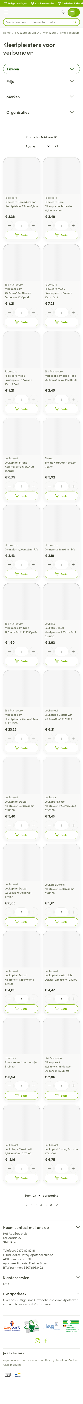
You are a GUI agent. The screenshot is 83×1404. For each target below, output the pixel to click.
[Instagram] (37, 1341)
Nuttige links (24, 1300)
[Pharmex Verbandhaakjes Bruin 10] (21, 1036)
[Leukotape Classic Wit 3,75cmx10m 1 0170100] (21, 1123)
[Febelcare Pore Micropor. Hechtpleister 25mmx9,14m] (21, 176)
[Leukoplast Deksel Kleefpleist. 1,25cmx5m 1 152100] (21, 949)
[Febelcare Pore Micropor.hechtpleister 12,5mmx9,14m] (61, 176)
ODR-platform (12, 1364)
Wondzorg (49, 32)
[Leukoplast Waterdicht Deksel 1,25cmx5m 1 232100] (61, 949)
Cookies (73, 1360)
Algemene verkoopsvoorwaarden (23, 1360)
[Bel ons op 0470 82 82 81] (63, 12)
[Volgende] (56, 1204)
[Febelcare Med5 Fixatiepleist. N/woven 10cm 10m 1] (61, 262)
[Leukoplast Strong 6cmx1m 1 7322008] (61, 1123)
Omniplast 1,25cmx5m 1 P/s (21, 549)
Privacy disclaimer (56, 1360)
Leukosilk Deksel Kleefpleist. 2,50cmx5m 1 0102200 (59, 889)
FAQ (6, 1283)
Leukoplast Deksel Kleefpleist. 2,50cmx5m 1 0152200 (19, 806)
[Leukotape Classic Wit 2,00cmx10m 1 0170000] (61, 688)
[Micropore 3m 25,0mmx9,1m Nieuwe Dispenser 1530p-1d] (21, 262)
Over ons (9, 1300)
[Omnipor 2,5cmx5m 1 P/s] (61, 523)
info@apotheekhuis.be (37, 1254)
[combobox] (36, 22)
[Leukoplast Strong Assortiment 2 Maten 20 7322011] (21, 436)
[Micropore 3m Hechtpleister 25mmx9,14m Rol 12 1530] (21, 688)
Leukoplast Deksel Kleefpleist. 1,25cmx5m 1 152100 (19, 979)
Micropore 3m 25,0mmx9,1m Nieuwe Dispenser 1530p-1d (18, 293)
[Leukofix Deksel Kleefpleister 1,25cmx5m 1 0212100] (61, 601)
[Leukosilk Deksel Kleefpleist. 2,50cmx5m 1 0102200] (61, 862)
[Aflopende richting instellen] (56, 146)
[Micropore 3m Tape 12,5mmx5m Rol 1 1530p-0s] (21, 601)
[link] (27, 1204)
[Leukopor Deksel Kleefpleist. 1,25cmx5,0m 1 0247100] (61, 775)
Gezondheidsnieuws (48, 1300)
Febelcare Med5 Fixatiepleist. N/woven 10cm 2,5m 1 (18, 380)
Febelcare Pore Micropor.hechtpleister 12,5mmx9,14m (59, 206)
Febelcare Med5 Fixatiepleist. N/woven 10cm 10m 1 (58, 293)
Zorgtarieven (43, 1304)
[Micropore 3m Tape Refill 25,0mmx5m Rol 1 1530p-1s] (61, 349)
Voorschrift (26, 1304)
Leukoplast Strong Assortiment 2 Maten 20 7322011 (19, 466)
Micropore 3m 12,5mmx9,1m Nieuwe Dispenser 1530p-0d (58, 1066)
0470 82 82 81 (26, 1250)
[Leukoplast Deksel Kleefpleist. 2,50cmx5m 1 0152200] (21, 775)
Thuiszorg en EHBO (27, 32)
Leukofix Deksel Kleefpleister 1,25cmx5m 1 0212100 (60, 632)
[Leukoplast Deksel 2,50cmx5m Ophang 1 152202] (21, 862)
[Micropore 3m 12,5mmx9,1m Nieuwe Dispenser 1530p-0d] (61, 1036)
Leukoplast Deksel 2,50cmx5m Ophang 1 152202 (18, 892)
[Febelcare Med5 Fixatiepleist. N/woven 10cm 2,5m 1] (21, 349)
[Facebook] (45, 1341)
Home (7, 32)
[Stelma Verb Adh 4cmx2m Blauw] (61, 436)
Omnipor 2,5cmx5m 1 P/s (60, 549)
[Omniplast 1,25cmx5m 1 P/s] (21, 523)
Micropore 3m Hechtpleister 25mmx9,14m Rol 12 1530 (21, 719)
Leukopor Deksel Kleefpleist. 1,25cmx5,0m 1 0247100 (60, 806)
